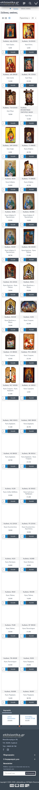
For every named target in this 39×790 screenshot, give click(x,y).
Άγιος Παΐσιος (10, 595)
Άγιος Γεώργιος (28, 320)
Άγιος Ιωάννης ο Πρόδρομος (29, 493)
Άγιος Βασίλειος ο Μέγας (28, 286)
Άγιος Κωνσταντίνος (10, 527)
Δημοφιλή (7, 710)
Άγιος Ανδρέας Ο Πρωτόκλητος (10, 216)
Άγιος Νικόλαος (29, 562)
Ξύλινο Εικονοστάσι (11, 717)
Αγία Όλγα (28, 78)
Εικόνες (16, 9)
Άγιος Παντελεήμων (28, 628)
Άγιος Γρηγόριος (29, 388)
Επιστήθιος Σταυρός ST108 (30, 717)
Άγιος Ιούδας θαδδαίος (10, 492)
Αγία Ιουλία (10, 78)
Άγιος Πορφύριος (28, 661)
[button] (17, 726)
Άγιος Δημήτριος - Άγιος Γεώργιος (28, 457)
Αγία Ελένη (28, 44)
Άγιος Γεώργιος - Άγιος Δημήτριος (10, 389)
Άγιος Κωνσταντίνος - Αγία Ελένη (29, 528)
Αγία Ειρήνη (10, 44)
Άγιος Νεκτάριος (10, 562)
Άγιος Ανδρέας (28, 149)
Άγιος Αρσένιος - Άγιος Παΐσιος (29, 251)
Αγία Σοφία (10, 149)
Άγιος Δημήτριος (10, 423)
